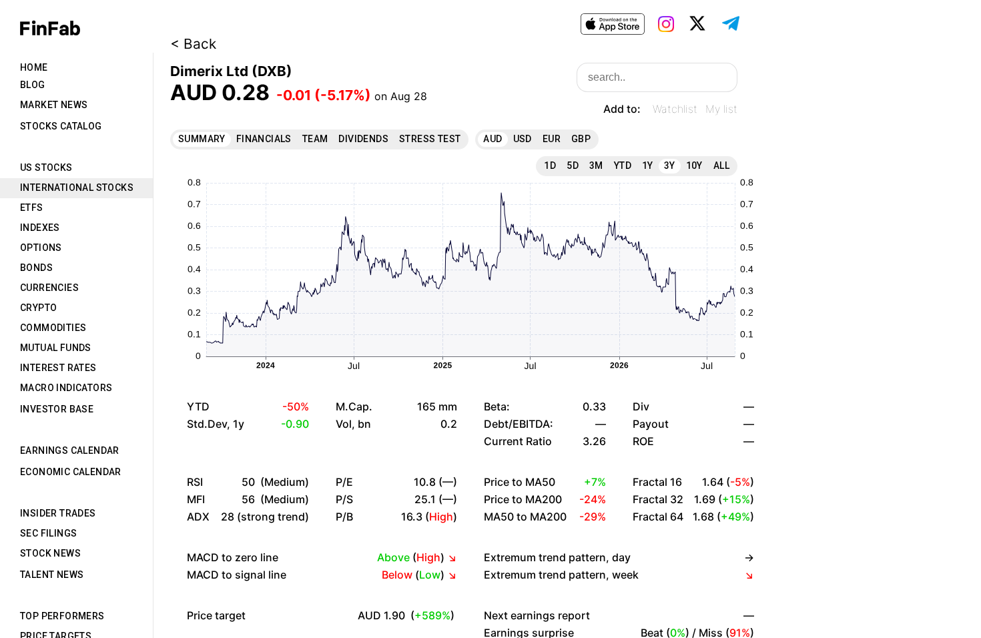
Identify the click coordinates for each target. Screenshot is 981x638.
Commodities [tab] (53, 327)
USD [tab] (522, 138)
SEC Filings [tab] (48, 533)
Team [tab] (315, 138)
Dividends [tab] (363, 138)
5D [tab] (573, 165)
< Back (193, 43)
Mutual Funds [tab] (55, 347)
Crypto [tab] (38, 307)
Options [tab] (41, 247)
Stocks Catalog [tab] (61, 126)
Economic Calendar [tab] (70, 471)
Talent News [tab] (51, 574)
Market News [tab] (53, 104)
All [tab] (721, 165)
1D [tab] (550, 165)
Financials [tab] (264, 138)
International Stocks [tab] (76, 187)
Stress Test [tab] (429, 138)
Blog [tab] (32, 84)
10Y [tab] (694, 165)
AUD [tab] (492, 138)
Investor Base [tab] (56, 409)
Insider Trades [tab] (58, 513)
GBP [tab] (581, 138)
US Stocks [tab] (46, 167)
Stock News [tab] (50, 553)
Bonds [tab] (36, 267)
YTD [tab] (622, 165)
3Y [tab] (669, 165)
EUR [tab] (552, 138)
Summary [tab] (202, 138)
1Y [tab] (647, 165)
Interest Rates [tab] (58, 367)
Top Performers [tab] (62, 616)
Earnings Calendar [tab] (69, 450)
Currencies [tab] (49, 287)
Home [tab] (34, 67)
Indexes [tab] (40, 227)
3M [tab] (596, 165)
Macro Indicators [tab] (66, 387)
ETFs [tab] (31, 207)
